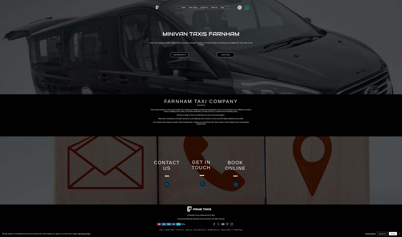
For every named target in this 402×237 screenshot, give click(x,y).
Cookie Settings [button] (370, 234)
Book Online (170, 230)
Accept (393, 234)
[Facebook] (214, 224)
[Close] (399, 233)
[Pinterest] (227, 224)
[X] (218, 224)
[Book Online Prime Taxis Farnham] (236, 184)
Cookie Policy (238, 230)
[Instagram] (232, 224)
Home (161, 230)
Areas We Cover (200, 230)
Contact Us (180, 230)
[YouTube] (223, 224)
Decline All (382, 234)
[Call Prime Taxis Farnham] (203, 184)
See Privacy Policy (84, 234)
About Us (189, 230)
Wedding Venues (213, 230)
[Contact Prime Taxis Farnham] (167, 184)
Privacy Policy (226, 230)
